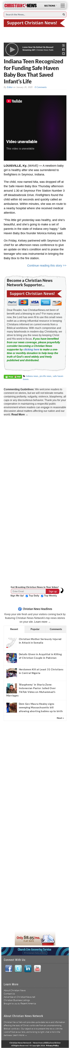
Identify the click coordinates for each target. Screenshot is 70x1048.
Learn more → (42, 621)
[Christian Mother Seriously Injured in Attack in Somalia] (11, 642)
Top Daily (34, 595)
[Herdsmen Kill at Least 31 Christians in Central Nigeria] (11, 673)
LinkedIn (28, 969)
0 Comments (41, 87)
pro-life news (45, 376)
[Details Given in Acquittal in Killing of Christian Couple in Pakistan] (11, 657)
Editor (10, 87)
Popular (35, 629)
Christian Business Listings (17, 1000)
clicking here (31, 349)
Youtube (37, 969)
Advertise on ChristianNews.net (19, 996)
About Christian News (15, 990)
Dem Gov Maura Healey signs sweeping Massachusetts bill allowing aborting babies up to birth (41, 707)
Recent (14, 629)
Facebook (8, 969)
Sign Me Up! (17, 595)
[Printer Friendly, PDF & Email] (13, 377)
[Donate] (35, 23)
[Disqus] (35, 459)
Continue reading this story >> (46, 265)
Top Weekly (50, 595)
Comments (56, 629)
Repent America (28, 1003)
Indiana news (32, 376)
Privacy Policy (52, 1045)
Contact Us (9, 993)
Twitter (18, 969)
